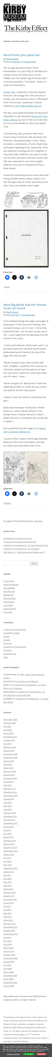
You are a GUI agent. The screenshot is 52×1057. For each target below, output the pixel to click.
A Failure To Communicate (14, 629)
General (6, 640)
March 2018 (8, 768)
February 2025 (9, 723)
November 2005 (10, 982)
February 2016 (9, 813)
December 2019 (10, 736)
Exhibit (6, 636)
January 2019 (8, 750)
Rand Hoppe (12, 59)
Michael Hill (8, 595)
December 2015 (10, 816)
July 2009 (7, 965)
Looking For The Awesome (14, 647)
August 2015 (8, 826)
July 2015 (7, 830)
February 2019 (9, 747)
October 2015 (9, 820)
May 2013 (7, 865)
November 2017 (10, 778)
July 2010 (7, 937)
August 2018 (8, 761)
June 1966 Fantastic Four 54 (28, 106)
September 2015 (10, 823)
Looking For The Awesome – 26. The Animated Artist (25, 545)
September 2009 (10, 958)
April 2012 (7, 885)
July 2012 (7, 875)
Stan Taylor (8, 605)
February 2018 (9, 771)
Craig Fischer (8, 581)
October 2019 (9, 740)
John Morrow (9, 591)
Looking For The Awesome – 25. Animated (21, 548)
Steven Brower (9, 608)
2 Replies (7, 503)
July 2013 (7, 858)
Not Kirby (7, 650)
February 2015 (9, 840)
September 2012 (10, 868)
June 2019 (7, 743)
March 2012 (8, 889)
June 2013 (7, 861)
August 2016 (8, 799)
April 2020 (7, 730)
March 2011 (8, 920)
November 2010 (10, 927)
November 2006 (10, 975)
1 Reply (6, 287)
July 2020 (7, 726)
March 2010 (8, 948)
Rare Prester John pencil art (21, 55)
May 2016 (7, 806)
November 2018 (10, 754)
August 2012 (8, 871)
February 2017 (9, 788)
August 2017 (8, 781)
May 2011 (7, 913)
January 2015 (8, 844)
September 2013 (10, 851)
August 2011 (8, 903)
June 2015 (7, 833)
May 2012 (7, 882)
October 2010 (9, 930)
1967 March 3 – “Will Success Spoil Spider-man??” (24, 552)
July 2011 (7, 906)
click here (38, 521)
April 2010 (7, 944)
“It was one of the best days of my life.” (20, 542)
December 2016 (10, 792)
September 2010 (10, 934)
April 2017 (7, 785)
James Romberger (11, 584)
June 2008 (7, 968)
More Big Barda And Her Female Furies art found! (24, 306)
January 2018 (8, 775)
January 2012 (8, 896)
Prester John (9, 92)
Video (5, 657)
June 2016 (7, 802)
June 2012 (7, 878)
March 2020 (8, 733)
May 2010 (7, 941)
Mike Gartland (9, 598)
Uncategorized (29, 61)
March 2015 (8, 837)
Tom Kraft (7, 612)
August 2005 (8, 986)
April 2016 (7, 809)
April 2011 (7, 916)
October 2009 (9, 954)
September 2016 (10, 795)
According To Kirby (11, 633)
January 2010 (8, 951)
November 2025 (10, 719)
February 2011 (9, 923)
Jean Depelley (9, 588)
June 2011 (7, 909)
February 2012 (9, 892)
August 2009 (8, 961)
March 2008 (8, 972)
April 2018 (7, 764)
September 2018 (10, 757)
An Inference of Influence (27, 681)
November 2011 (10, 899)
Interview (7, 643)
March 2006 (8, 979)
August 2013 (8, 854)
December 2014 (10, 847)
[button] (11, 200)
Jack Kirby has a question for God (17, 538)
